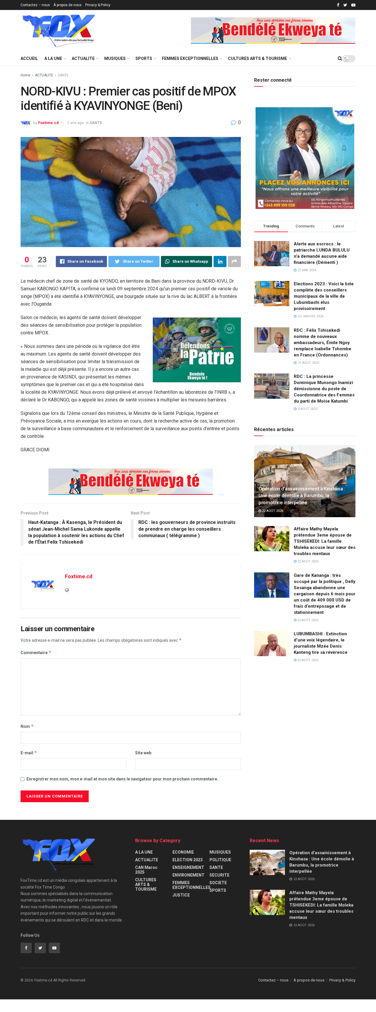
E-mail (29, 752)
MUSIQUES (115, 58)
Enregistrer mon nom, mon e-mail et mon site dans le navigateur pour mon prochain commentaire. (122, 779)
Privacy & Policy (97, 5)
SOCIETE (218, 882)
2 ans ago (75, 122)
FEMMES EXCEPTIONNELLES (190, 58)
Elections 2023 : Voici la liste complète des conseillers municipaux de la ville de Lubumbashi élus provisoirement (324, 296)
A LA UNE (53, 58)
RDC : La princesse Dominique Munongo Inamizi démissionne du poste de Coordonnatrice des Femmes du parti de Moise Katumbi (324, 389)
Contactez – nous (35, 5)
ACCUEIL (29, 58)
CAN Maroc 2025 (146, 869)
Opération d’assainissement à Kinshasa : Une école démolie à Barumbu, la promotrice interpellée (301, 496)
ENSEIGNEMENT (188, 867)
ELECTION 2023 (187, 859)
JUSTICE (181, 895)
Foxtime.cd (48, 122)
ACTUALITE (83, 58)
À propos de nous (67, 5)
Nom (27, 726)
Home (25, 75)
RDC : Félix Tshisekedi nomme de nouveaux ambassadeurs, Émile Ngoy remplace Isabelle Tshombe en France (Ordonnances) (322, 343)
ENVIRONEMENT (188, 875)
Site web (143, 752)
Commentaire (36, 652)
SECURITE (219, 875)
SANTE (63, 75)
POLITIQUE (220, 859)
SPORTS (143, 58)
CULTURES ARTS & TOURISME (257, 58)
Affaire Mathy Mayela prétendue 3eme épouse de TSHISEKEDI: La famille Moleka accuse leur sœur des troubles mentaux (324, 541)
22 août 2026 (272, 511)
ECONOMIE (183, 852)
